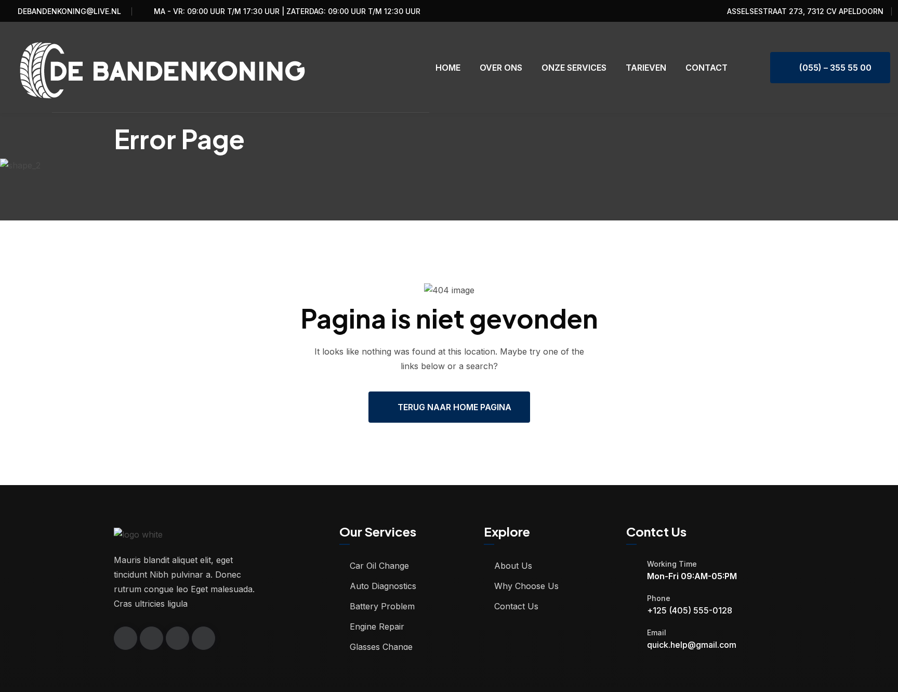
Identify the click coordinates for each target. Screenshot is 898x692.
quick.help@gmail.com (691, 644)
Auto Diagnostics (383, 586)
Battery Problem (382, 606)
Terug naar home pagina (454, 407)
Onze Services (574, 67)
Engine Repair (377, 626)
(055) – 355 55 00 (833, 67)
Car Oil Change (379, 565)
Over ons (501, 67)
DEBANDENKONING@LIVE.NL (69, 11)
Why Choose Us (526, 586)
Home (447, 67)
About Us (513, 565)
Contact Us (516, 606)
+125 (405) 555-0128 (689, 610)
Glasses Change (381, 647)
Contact (706, 67)
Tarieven (646, 67)
